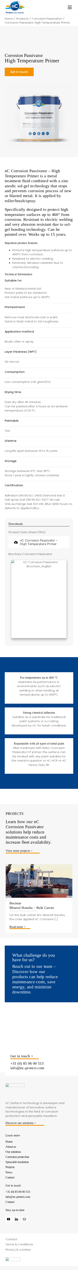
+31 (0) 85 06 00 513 (27, 1063)
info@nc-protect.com (27, 1068)
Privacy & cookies (18, 1250)
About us (10, 1146)
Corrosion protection (17, 1156)
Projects (10, 1167)
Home (9, 1141)
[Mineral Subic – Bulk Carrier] (39, 866)
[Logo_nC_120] (14, 2)
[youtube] (8, 1219)
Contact (9, 1177)
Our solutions (13, 1151)
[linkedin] (16, 1219)
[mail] (24, 1219)
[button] (8, 898)
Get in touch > (21, 1056)
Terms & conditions (19, 1244)
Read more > (17, 926)
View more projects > (19, 850)
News (8, 1172)
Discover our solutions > (20, 1123)
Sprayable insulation (17, 1162)
